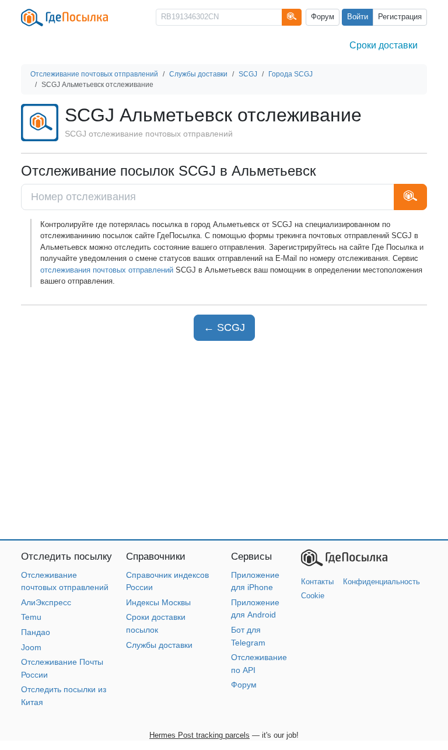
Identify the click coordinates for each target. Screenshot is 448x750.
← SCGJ (224, 327)
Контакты (317, 581)
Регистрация (400, 17)
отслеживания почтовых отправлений (106, 270)
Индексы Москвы (158, 602)
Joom (31, 647)
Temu (31, 617)
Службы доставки (159, 645)
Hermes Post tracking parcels (199, 735)
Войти (357, 17)
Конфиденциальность (381, 581)
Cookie (312, 595)
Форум (322, 17)
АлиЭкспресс (46, 602)
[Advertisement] (224, 440)
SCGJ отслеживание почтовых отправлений (149, 133)
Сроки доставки (383, 45)
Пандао (35, 632)
